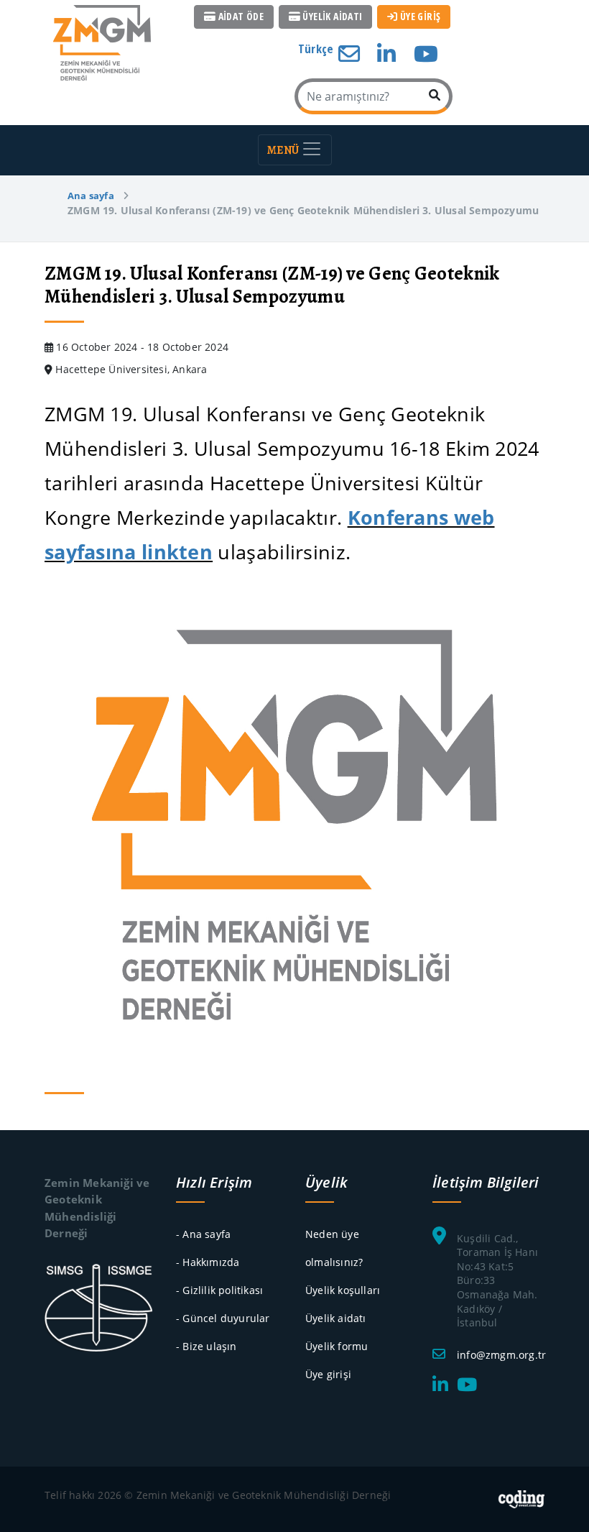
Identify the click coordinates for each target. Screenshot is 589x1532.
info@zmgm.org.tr (501, 1355)
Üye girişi (328, 1374)
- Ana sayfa (203, 1234)
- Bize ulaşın (206, 1346)
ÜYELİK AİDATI (331, 16)
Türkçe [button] (317, 48)
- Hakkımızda (207, 1262)
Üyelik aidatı (335, 1318)
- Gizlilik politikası (219, 1290)
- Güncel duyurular (223, 1318)
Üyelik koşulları (342, 1290)
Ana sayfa (91, 195)
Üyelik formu (336, 1346)
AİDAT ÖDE (239, 16)
